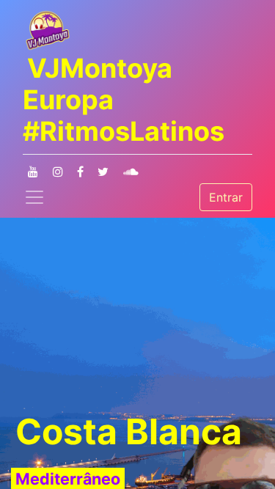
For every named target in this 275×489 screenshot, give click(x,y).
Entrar (226, 197)
